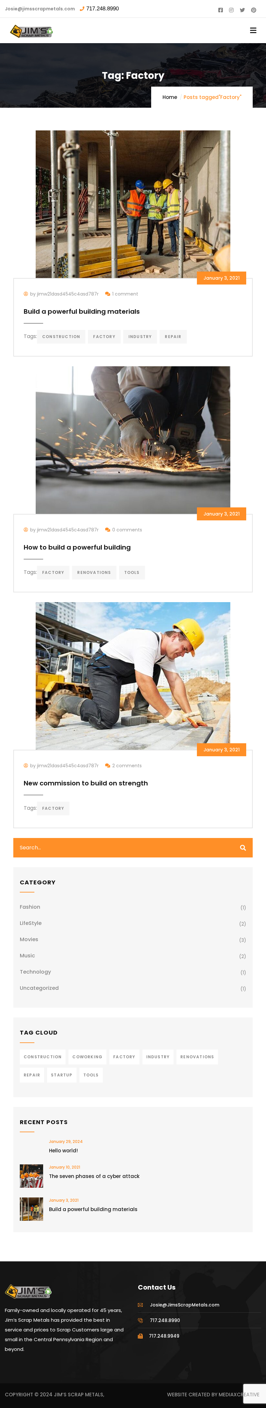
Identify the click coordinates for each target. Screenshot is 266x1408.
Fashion (30, 907)
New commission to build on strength (86, 783)
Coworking (87, 1057)
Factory (104, 336)
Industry (140, 336)
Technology (35, 972)
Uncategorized (39, 988)
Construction (61, 336)
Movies (29, 939)
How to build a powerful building (77, 547)
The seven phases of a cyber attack (94, 1176)
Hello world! (63, 1150)
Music (27, 955)
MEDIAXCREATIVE (239, 1394)
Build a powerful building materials (82, 311)
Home (170, 97)
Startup (61, 1075)
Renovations (94, 572)
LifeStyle (31, 923)
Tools (132, 572)
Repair (173, 336)
